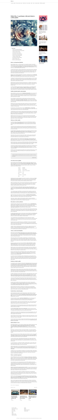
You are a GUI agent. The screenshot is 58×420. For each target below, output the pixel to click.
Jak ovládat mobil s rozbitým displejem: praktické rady (14, 397)
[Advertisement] (29, 8)
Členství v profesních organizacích (17, 59)
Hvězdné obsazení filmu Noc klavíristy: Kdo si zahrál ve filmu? (42, 42)
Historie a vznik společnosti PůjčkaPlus (17, 49)
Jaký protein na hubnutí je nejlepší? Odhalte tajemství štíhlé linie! (42, 32)
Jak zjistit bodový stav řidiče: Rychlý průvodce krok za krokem (23, 397)
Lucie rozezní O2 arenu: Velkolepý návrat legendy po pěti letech (42, 53)
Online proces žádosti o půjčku (16, 51)
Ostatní (36, 387)
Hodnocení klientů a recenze (16, 58)
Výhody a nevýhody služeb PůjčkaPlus (17, 55)
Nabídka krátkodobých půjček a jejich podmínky (18, 50)
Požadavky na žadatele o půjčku (16, 56)
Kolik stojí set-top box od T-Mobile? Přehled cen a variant (32, 397)
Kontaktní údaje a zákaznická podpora (17, 57)
